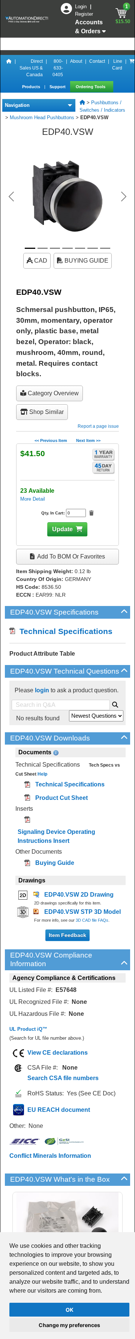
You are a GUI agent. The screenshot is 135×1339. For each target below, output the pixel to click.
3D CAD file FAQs (92, 920)
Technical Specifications (63, 631)
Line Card (117, 65)
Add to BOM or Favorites (70, 556)
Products (31, 86)
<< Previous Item (50, 440)
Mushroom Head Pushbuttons (42, 117)
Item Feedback (67, 935)
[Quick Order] (132, 68)
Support (58, 86)
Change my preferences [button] (69, 1325)
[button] (11, 196)
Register (84, 14)
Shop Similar (46, 412)
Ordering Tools (91, 86)
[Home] (9, 68)
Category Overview (52, 393)
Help (41, 774)
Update (62, 529)
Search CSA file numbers (63, 1078)
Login (81, 6)
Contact (97, 61)
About (76, 61)
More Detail (32, 499)
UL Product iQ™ (28, 1029)
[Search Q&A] (115, 703)
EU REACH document (58, 1110)
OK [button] (70, 1309)
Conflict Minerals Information (50, 1156)
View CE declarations (57, 1052)
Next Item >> (88, 440)
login (42, 690)
